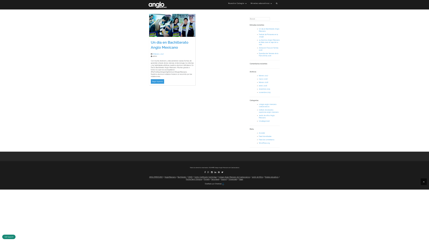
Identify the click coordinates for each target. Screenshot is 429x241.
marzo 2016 (263, 79)
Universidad (233, 179)
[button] (277, 3)
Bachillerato (182, 177)
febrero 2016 (263, 82)
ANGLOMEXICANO (156, 177)
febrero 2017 (263, 76)
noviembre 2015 (264, 92)
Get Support (8, 237)
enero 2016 (263, 86)
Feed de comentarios (266, 140)
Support (224, 179)
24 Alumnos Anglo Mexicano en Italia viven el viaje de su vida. (269, 42)
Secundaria (215, 179)
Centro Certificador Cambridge (205, 177)
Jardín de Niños (257, 177)
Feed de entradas (265, 136)
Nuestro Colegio (236, 3)
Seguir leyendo (157, 81)
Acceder (262, 133)
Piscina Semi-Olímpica (194, 179)
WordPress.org (264, 143)
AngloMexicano (170, 177)
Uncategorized (264, 121)
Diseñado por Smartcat (213, 184)
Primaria (206, 179)
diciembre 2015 (264, 89)
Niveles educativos (260, 3)
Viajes (241, 179)
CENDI (190, 177)
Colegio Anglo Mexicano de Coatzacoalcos (234, 177)
